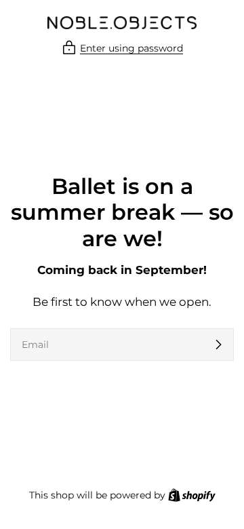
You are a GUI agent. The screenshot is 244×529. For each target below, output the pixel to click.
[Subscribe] (218, 344)
